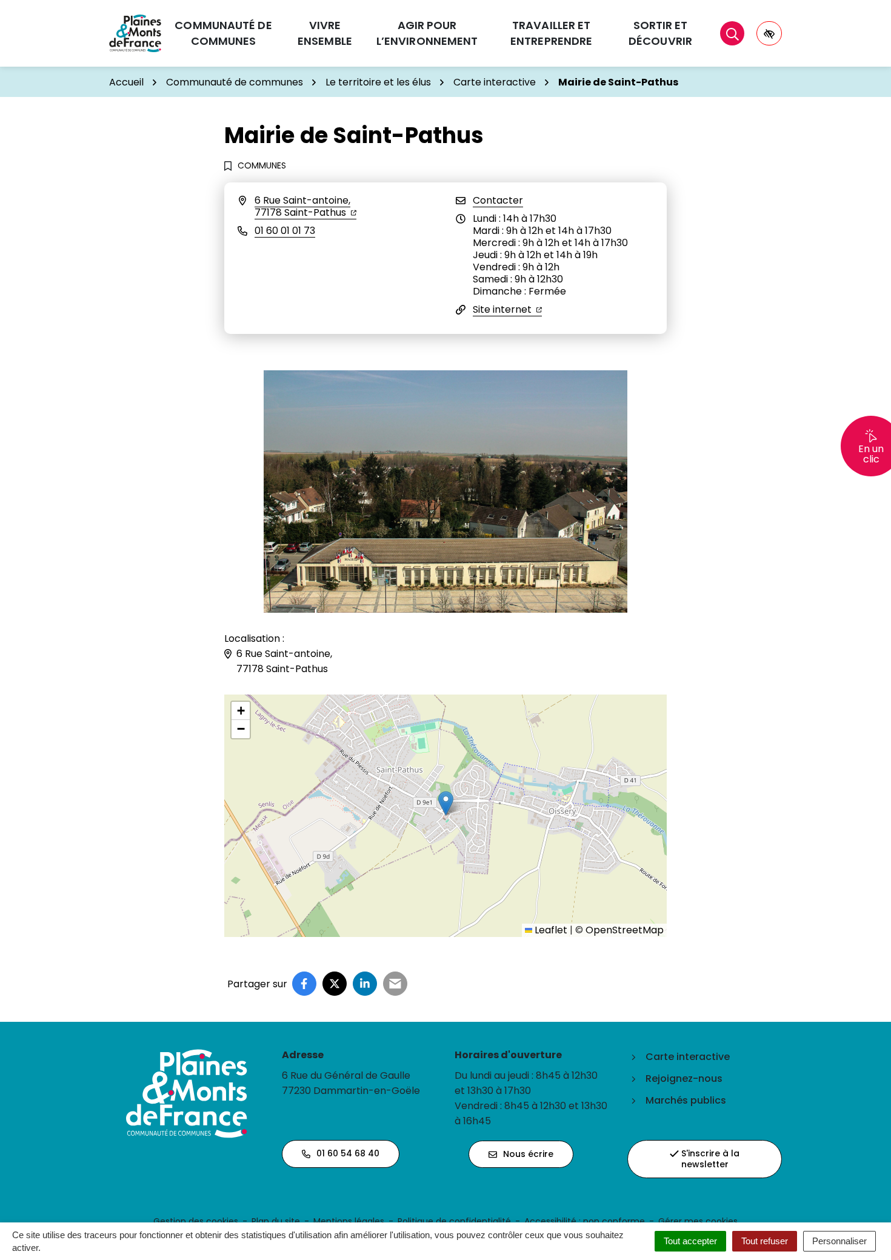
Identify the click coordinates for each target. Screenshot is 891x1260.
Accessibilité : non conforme (584, 1221)
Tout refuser (764, 1241)
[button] (445, 803)
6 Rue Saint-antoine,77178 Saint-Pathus (305, 206)
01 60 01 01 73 (285, 231)
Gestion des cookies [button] (195, 1221)
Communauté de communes (223, 33)
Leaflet (549, 930)
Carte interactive (688, 1057)
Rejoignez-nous (684, 1078)
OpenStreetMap (625, 930)
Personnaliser (839, 1241)
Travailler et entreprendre (551, 33)
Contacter (498, 200)
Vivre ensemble (325, 33)
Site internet (507, 309)
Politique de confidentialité (454, 1221)
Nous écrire (528, 1154)
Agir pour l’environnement (427, 33)
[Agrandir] (612, 386)
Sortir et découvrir (660, 33)
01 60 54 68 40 (347, 1153)
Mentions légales (348, 1221)
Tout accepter (690, 1241)
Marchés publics (686, 1100)
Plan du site (276, 1221)
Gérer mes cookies (698, 1221)
